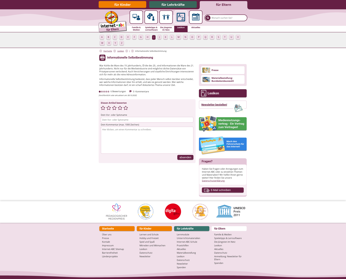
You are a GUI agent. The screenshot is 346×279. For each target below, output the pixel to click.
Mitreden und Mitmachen (152, 245)
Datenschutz (145, 252)
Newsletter (145, 256)
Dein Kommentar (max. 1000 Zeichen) (120, 124)
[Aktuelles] (195, 17)
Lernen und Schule (149, 234)
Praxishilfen (183, 245)
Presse (105, 238)
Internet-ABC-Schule (187, 241)
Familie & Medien (223, 234)
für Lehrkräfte (173, 4)
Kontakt (106, 241)
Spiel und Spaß (147, 241)
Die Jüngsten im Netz (224, 241)
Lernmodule (183, 234)
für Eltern (223, 4)
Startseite (107, 51)
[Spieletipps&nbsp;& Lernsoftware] (151, 17)
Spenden (181, 267)
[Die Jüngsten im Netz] (166, 17)
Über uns (107, 234)
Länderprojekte (110, 256)
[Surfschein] (223, 145)
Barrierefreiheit (110, 252)
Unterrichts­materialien (188, 238)
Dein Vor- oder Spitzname (114, 114)
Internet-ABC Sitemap (113, 249)
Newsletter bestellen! (214, 104)
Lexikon (120, 51)
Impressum (108, 245)
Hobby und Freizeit (149, 238)
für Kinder (122, 4)
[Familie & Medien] (136, 17)
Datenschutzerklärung (213, 180)
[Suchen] (207, 17)
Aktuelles (181, 249)
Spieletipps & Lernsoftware (228, 238)
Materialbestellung (186, 252)
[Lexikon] (181, 17)
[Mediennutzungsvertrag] (223, 124)
